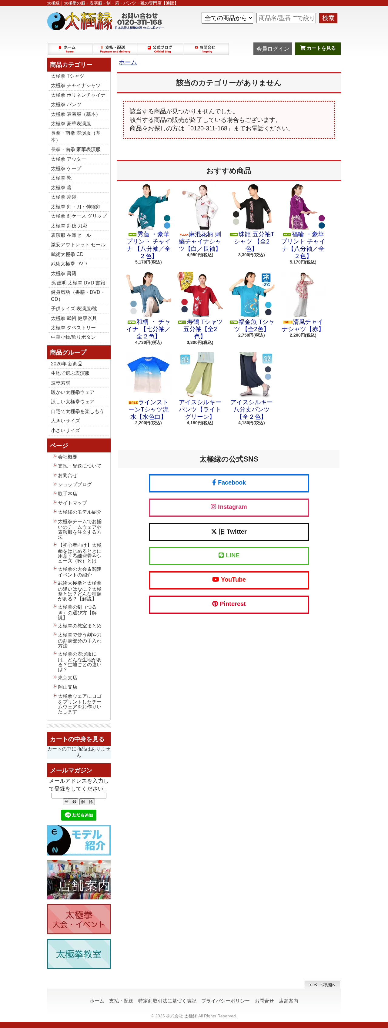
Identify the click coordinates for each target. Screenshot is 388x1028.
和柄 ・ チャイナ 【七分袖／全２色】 (148, 329)
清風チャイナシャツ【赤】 (303, 325)
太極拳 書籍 (63, 273)
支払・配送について (115, 48)
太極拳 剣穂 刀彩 (69, 225)
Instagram (231, 506)
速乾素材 (60, 382)
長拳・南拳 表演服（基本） (76, 136)
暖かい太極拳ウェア (73, 392)
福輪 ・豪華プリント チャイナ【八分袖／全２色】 (303, 245)
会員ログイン (272, 49)
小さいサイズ (65, 430)
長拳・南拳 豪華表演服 (76, 149)
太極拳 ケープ (66, 168)
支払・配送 (121, 1000)
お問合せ (206, 48)
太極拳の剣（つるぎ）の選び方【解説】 (77, 612)
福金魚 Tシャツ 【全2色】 (254, 325)
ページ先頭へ (322, 984)
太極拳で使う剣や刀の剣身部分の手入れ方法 (80, 640)
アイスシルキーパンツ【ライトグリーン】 (200, 409)
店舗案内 (288, 1000)
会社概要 (67, 456)
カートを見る (321, 48)
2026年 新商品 (66, 363)
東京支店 (67, 677)
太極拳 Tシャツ (67, 76)
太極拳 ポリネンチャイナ (78, 95)
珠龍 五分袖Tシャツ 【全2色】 (254, 241)
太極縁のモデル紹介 (80, 512)
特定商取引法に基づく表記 (167, 1000)
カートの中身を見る (77, 739)
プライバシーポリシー (225, 1000)
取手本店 (67, 493)
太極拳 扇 (61, 187)
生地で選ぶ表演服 (70, 373)
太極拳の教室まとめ (80, 625)
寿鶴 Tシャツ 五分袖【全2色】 (203, 329)
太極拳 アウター (68, 159)
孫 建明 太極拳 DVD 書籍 (78, 282)
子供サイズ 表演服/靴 (74, 308)
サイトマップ (72, 503)
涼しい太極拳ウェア (73, 401)
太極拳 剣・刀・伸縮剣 (76, 206)
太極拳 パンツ (66, 104)
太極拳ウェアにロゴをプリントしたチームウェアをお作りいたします (80, 704)
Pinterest (232, 603)
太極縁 (190, 1015)
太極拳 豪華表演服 (71, 123)
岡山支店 (67, 687)
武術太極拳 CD (67, 254)
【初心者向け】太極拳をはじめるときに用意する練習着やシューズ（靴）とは (80, 553)
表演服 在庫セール (71, 235)
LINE (231, 555)
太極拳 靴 (61, 177)
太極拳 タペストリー (73, 327)
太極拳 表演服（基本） (76, 114)
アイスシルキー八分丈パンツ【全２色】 (251, 409)
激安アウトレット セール (78, 244)
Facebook (231, 482)
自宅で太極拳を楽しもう (77, 411)
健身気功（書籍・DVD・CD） (78, 295)
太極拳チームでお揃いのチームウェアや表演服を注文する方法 (80, 529)
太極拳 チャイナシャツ (76, 85)
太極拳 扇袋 (63, 197)
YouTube (232, 579)
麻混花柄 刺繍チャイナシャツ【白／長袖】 (200, 241)
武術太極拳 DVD (69, 263)
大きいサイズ (65, 420)
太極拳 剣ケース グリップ (79, 216)
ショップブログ (161, 48)
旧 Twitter (232, 531)
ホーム (70, 48)
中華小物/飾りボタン (73, 337)
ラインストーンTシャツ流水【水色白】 (149, 409)
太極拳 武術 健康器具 (74, 318)
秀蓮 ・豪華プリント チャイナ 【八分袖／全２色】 (148, 245)
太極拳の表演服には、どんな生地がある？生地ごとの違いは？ (80, 661)
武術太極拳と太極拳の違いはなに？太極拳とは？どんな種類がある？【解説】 (80, 590)
